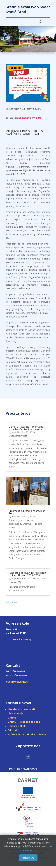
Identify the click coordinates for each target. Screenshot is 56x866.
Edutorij (13, 730)
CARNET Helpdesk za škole (24, 721)
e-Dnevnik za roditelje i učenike (27, 734)
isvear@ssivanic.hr (17, 681)
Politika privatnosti (23, 769)
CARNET (13, 717)
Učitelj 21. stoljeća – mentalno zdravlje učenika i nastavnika (26, 428)
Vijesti (37, 117)
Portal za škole (17, 726)
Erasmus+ (28, 523)
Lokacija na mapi (22, 639)
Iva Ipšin (16, 432)
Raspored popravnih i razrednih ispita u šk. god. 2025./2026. (27, 574)
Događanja (25, 117)
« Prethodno (12, 602)
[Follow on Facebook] (28, 757)
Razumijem (28, 857)
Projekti (38, 523)
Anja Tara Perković (21, 578)
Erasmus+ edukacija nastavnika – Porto (28, 512)
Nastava (13, 582)
